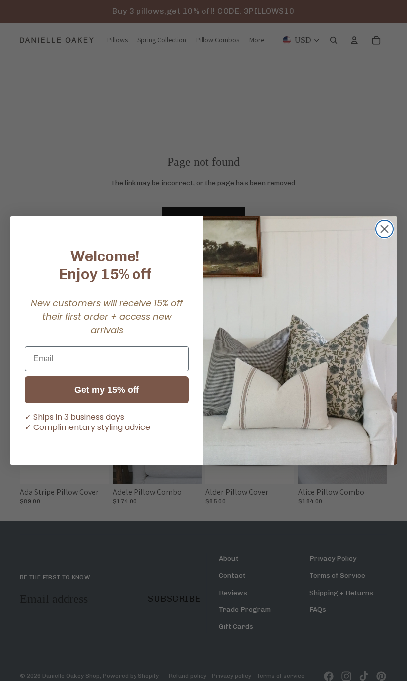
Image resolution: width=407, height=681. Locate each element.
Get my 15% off (106, 390)
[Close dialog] (384, 229)
